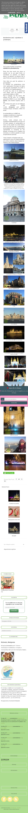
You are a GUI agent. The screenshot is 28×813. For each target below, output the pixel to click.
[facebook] (16, 479)
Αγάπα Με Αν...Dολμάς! (15, 807)
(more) (3, 723)
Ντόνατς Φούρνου (8, 642)
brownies (22, 733)
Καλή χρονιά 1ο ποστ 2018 (14, 519)
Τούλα (8, 718)
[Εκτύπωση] (8, 472)
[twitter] (19, 479)
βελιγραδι (14, 535)
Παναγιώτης (9, 726)
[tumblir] (22, 479)
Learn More (11, 12)
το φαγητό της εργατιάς (14, 503)
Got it (19, 12)
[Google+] (5, 481)
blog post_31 (21, 718)
